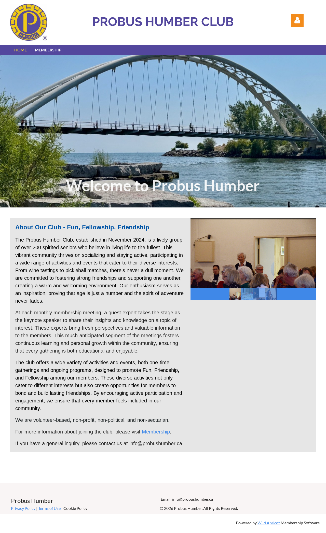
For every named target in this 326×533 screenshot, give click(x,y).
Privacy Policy (23, 508)
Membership (156, 431)
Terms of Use (49, 508)
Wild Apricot (268, 522)
